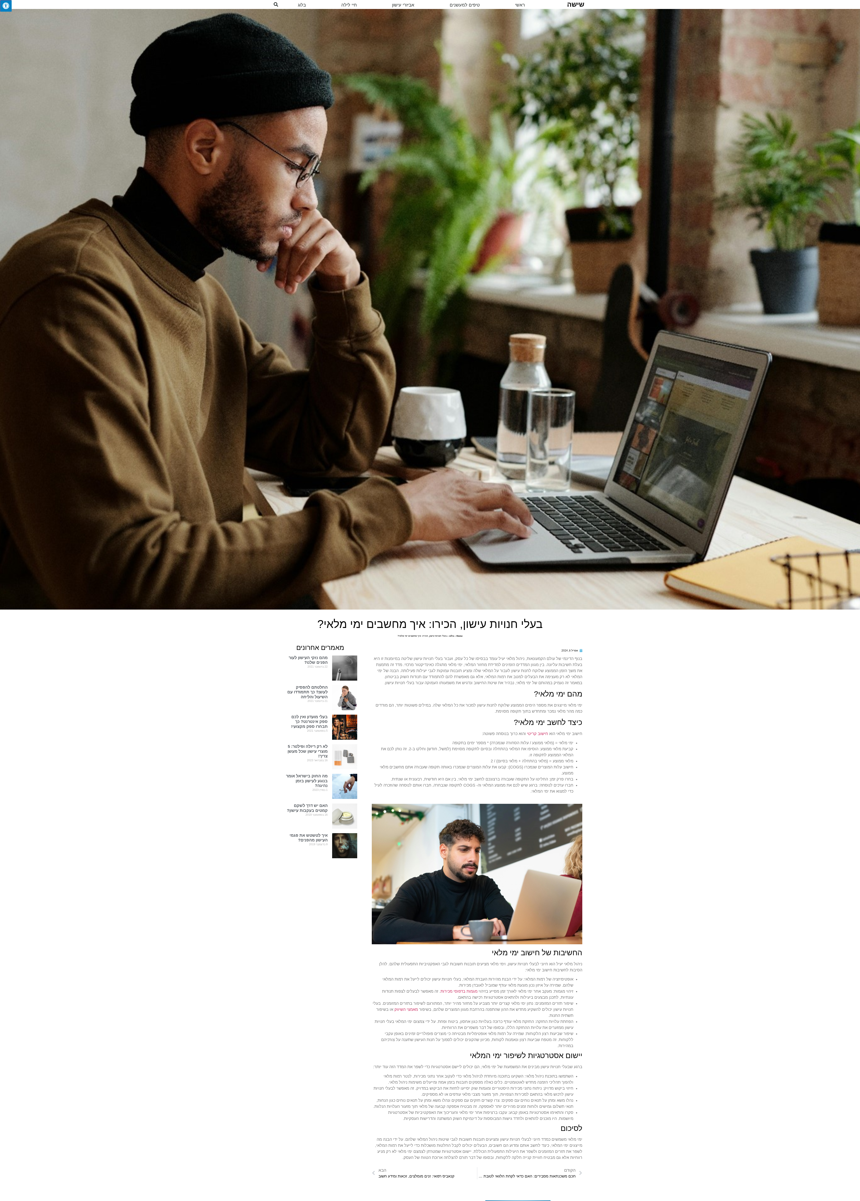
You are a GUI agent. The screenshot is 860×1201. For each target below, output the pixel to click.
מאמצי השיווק (406, 1009)
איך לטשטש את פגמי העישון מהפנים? (309, 838)
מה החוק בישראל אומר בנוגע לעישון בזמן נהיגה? (307, 781)
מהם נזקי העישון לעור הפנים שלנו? (308, 660)
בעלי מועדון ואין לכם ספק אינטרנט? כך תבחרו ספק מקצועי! (309, 722)
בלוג (451, 636)
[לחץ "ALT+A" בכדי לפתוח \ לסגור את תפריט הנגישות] (6, 6)
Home (459, 636)
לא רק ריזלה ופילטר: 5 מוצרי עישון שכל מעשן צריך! (308, 751)
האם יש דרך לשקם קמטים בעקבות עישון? (307, 808)
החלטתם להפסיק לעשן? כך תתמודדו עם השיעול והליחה (307, 692)
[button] (275, 4)
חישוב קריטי (537, 733)
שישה (575, 4)
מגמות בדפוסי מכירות (459, 991)
